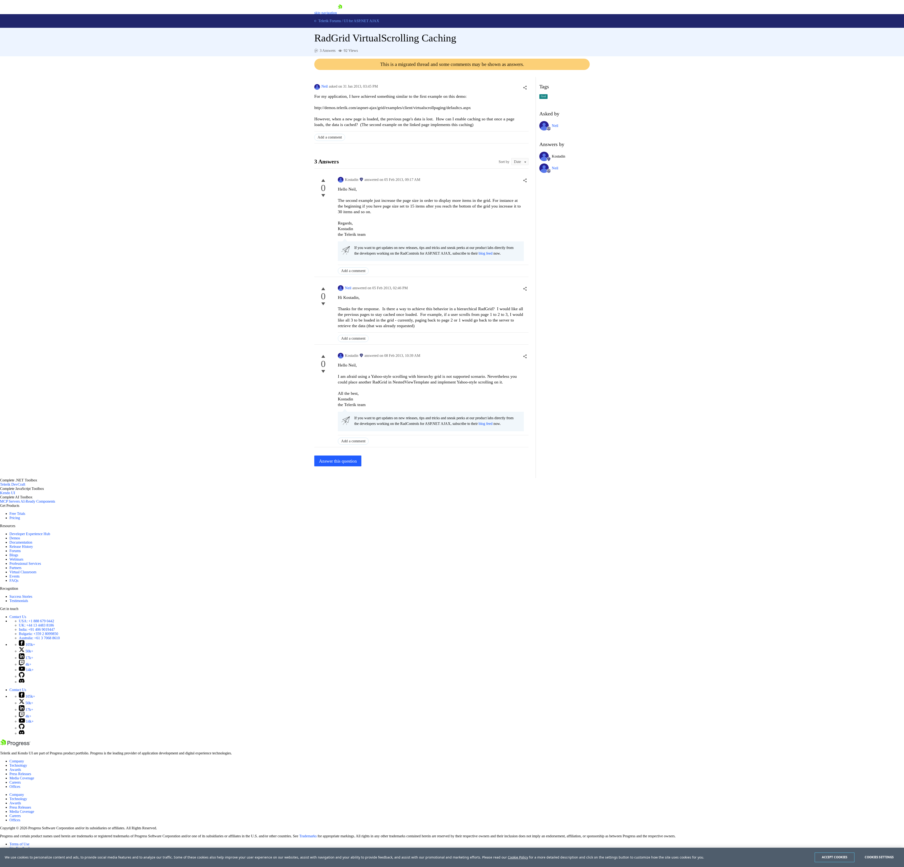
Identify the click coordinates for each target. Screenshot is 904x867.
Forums (15, 551)
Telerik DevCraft (12, 484)
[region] (452, 857)
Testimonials (18, 601)
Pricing (14, 518)
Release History (21, 547)
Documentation (20, 542)
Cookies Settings (879, 857)
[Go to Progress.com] (15, 745)
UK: (36, 625)
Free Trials (17, 514)
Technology (18, 765)
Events (14, 576)
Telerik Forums (329, 21)
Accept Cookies (835, 857)
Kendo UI (7, 493)
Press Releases (20, 774)
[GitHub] (21, 676)
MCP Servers (10, 501)
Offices (14, 787)
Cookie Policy (518, 857)
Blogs (13, 555)
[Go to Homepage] (340, 13)
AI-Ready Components (37, 501)
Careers (15, 782)
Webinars (16, 559)
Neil (324, 86)
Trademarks (308, 836)
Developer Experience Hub (29, 534)
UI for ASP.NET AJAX (361, 21)
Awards (15, 770)
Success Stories (20, 596)
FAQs (13, 580)
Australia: (39, 638)
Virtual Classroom (22, 572)
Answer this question (338, 461)
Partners (15, 568)
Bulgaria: (38, 634)
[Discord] (21, 682)
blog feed (485, 253)
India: (37, 629)
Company (16, 761)
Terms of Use (19, 844)
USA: (36, 621)
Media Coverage (21, 778)
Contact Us (17, 617)
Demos (14, 538)
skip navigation (325, 13)
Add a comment (330, 137)
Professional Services (25, 564)
